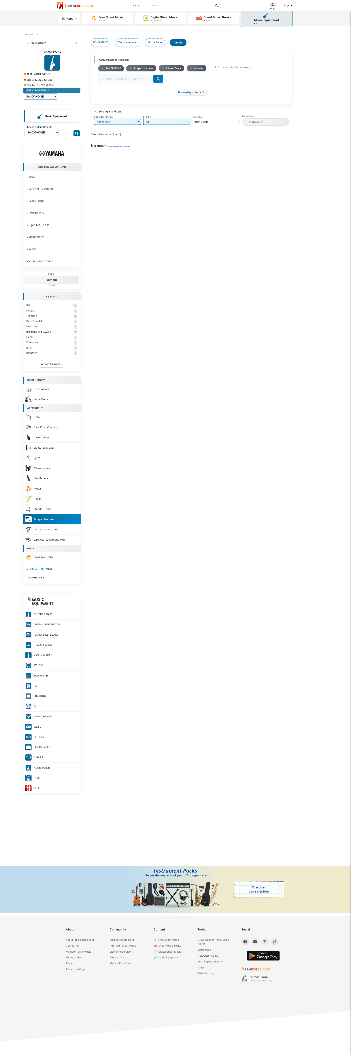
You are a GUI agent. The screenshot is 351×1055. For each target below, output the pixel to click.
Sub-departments (103, 116)
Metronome (204, 949)
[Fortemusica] (244, 978)
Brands (147, 116)
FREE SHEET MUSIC (38, 74)
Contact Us (72, 945)
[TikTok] (275, 941)
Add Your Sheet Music (123, 945)
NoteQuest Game (207, 955)
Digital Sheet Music (169, 951)
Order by (197, 117)
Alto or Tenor (173, 68)
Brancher (51, 353)
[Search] (76, 133)
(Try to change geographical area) (118, 146)
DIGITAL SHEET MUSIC (40, 85)
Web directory (205, 973)
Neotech (51, 310)
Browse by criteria (189, 92)
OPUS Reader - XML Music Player (213, 941)
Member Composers (122, 939)
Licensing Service (120, 951)
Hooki (51, 337)
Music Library (38, 42)
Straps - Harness (39, 569)
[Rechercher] (216, 5)
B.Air (51, 347)
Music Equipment (168, 957)
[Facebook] (245, 941)
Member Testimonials (78, 951)
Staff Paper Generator (210, 961)
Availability (247, 116)
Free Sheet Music (168, 939)
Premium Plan (118, 957)
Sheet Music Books (169, 945)
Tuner (200, 967)
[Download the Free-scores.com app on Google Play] (263, 956)
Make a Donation (120, 963)
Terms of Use (74, 957)
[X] (265, 941)
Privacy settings (75, 969)
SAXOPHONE (113, 68)
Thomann (51, 316)
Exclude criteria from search (234, 67)
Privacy (70, 963)
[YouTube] (255, 941)
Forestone (51, 342)
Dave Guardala (51, 321)
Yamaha (52, 279)
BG (51, 305)
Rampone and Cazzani (51, 331)
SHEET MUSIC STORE (39, 79)
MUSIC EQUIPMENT (37, 90)
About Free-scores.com (80, 939)
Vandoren (51, 326)
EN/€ (287, 5)
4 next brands (51, 364)
